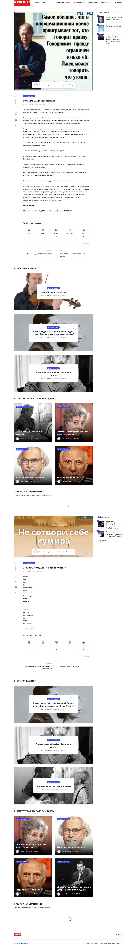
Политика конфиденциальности (110, 943)
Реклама (95, 943)
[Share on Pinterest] (16, 120)
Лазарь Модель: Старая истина (39, 254)
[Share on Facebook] (16, 109)
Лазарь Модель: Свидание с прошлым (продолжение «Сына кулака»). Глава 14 (114, 534)
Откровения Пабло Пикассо (70, 477)
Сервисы (104, 3)
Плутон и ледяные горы (113, 26)
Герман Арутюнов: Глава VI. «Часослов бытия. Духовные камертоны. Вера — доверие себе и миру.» (113, 39)
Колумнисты (79, 3)
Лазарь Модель (50, 85)
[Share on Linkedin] (16, 126)
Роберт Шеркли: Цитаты (69, 666)
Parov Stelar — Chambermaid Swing (72, 255)
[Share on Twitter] (16, 114)
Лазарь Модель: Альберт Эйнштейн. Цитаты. (53, 374)
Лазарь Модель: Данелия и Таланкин (29, 433)
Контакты (87, 943)
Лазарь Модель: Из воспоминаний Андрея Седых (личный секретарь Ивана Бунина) (53, 333)
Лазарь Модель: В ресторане (54, 292)
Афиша (37, 3)
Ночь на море (102, 541)
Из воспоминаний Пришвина (30, 477)
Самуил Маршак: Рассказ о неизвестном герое (114, 18)
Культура (46, 3)
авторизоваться (47, 495)
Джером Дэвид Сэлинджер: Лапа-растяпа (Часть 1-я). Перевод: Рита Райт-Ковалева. (114, 525)
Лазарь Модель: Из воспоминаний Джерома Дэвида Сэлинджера (74, 888)
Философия (92, 3)
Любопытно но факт (62, 3)
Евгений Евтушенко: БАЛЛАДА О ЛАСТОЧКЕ (38, 667)
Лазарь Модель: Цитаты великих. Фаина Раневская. (73, 433)
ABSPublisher (24, 943)
